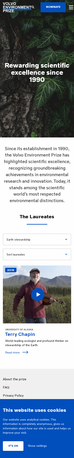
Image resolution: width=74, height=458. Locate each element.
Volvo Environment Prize (17, 7)
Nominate (53, 6)
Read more (13, 352)
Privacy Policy (13, 395)
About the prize (14, 379)
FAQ (6, 387)
